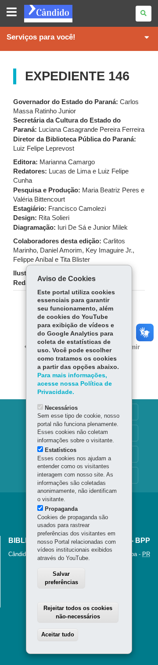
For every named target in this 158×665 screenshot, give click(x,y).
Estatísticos (60, 450)
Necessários (61, 408)
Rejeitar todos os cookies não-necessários (77, 612)
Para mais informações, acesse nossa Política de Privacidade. (74, 383)
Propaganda (61, 509)
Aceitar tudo (57, 634)
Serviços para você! (41, 37)
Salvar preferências (61, 578)
